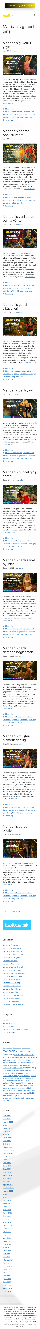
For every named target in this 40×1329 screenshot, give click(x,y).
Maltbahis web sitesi (21, 1090)
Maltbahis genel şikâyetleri (15, 306)
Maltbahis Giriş (8, 1026)
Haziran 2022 (8, 1229)
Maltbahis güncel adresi (18, 1073)
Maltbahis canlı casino (13, 112)
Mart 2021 (6, 1276)
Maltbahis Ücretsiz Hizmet (13, 951)
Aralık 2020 (7, 1285)
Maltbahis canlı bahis (12, 1060)
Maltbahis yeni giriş (20, 1093)
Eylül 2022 (7, 1219)
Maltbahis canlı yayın (19, 390)
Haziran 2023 (8, 1191)
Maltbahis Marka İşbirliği (12, 970)
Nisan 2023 (7, 1197)
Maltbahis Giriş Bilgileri (11, 964)
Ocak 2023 (7, 1207)
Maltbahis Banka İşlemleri (12, 958)
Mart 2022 (7, 1238)
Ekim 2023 (7, 1178)
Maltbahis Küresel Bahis (12, 986)
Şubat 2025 (7, 1128)
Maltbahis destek (27, 1065)
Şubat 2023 (7, 1203)
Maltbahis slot (7, 1088)
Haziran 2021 (8, 1266)
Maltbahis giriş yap (28, 1070)
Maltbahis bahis (8, 1055)
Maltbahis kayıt (9, 1078)
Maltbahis (9, 109)
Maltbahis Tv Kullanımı (11, 945)
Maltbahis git (6, 1073)
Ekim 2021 (6, 1254)
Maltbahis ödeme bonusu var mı (16, 133)
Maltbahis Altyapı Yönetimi (13, 967)
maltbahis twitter (9, 1090)
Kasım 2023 (7, 1175)
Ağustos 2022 (8, 1222)
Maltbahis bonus (10, 1057)
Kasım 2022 (7, 1213)
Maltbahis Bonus (9, 1023)
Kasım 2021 (7, 1251)
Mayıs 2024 (7, 1156)
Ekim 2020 (7, 1291)
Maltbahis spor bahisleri (18, 1088)
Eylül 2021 (6, 1257)
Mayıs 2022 (7, 1232)
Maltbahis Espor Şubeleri (12, 1001)
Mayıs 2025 (7, 1125)
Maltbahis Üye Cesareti (11, 998)
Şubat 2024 (7, 1166)
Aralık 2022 (7, 1210)
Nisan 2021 (7, 1272)
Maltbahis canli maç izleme (27, 1057)
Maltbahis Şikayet (9, 1032)
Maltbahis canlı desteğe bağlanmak (18, 650)
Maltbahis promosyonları (15, 1085)
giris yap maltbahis (7, 1048)
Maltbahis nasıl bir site (15, 1081)
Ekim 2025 (7, 1116)
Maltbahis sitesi (28, 1085)
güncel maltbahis (17, 1048)
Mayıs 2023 (7, 1194)
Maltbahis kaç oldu (21, 1078)
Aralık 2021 (7, 1247)
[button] (20, 5)
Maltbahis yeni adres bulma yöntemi (18, 218)
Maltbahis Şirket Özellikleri (13, 948)
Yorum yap (9, 120)
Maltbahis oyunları (29, 1081)
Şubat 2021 (7, 1279)
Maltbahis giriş (29, 1068)
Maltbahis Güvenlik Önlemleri (14, 973)
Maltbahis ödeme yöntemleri (23, 1095)
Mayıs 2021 (7, 1269)
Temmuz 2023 (8, 1188)
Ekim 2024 (7, 1141)
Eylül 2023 (7, 1182)
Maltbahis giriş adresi (11, 200)
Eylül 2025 (7, 1119)
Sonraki (16, 911)
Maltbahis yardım (31, 1090)
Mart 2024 (7, 1163)
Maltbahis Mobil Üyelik (11, 980)
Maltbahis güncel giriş (28, 200)
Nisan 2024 (7, 1160)
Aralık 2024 (7, 1134)
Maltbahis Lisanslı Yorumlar (13, 954)
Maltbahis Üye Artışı (10, 961)
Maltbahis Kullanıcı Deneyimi (13, 1005)
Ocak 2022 (7, 1244)
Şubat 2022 (7, 1241)
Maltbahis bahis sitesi (24, 1054)
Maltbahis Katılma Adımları (13, 995)
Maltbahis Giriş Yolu (10, 992)
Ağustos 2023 (8, 1185)
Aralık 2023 (7, 1172)
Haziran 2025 (8, 1122)
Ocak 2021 (7, 1282)
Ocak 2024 (7, 1169)
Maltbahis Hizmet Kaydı (12, 989)
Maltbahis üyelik (8, 1098)
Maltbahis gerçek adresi (18, 114)
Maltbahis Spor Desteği (11, 983)
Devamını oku (8, 103)
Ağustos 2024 (8, 1147)
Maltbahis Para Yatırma (12, 1083)
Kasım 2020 (7, 1288)
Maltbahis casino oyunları (15, 1065)
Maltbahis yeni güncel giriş (22, 117)
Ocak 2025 (7, 1131)
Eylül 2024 (7, 1144)
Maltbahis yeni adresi (9, 1093)
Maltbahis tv (29, 1088)
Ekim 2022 (7, 1216)
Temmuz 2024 (8, 1150)
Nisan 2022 (7, 1235)
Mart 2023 (7, 1200)
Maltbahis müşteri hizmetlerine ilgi (16, 738)
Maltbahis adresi (23, 1051)
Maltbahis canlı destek (17, 1063)
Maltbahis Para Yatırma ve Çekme (15, 1029)
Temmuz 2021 (8, 1263)
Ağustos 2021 (8, 1260)
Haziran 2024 (8, 1153)
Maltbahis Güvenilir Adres (12, 976)
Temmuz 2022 (8, 1225)
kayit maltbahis (26, 1048)
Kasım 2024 (7, 1138)
